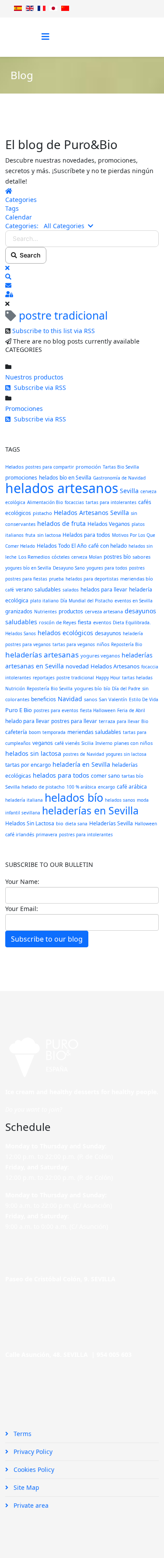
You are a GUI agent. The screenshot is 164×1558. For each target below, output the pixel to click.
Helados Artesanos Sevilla (91, 512)
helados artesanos (61, 488)
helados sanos (120, 800)
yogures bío (88, 688)
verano (24, 589)
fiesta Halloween (97, 710)
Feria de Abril (131, 710)
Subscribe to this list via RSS (53, 331)
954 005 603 (114, 1354)
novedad (77, 666)
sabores (141, 556)
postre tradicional (75, 678)
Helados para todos (86, 535)
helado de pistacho (43, 786)
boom (35, 732)
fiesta (84, 622)
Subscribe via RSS (38, 387)
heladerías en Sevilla (90, 810)
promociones (21, 477)
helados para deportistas (92, 579)
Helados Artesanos (115, 666)
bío (107, 688)
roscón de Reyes (57, 622)
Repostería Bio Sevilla (50, 688)
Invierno (103, 743)
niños (103, 644)
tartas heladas (137, 678)
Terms (21, 1433)
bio (59, 823)
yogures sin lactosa (126, 754)
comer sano (105, 775)
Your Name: (22, 881)
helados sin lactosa (33, 753)
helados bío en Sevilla (65, 477)
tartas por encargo (28, 765)
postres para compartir (49, 467)
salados (71, 590)
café (9, 590)
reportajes (44, 678)
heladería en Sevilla (81, 764)
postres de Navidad (83, 754)
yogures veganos (100, 655)
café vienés (67, 743)
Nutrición (15, 688)
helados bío (74, 797)
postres (137, 568)
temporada (54, 732)
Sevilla (129, 491)
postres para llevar (74, 721)
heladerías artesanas (42, 655)
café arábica (132, 786)
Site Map (25, 1487)
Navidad (70, 699)
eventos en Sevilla (134, 601)
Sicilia (87, 743)
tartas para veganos (73, 644)
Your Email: (21, 908)
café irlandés (19, 834)
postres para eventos (56, 710)
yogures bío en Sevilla (28, 568)
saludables (48, 589)
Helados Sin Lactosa (29, 823)
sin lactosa (49, 535)
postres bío (117, 556)
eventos (102, 622)
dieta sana (76, 824)
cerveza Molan (86, 557)
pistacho (42, 513)
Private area (30, 1505)
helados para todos (61, 775)
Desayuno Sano (69, 568)
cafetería (16, 732)
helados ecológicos (65, 633)
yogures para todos (107, 568)
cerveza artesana (104, 611)
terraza (107, 721)
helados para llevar (103, 589)
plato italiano (44, 601)
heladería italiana (24, 800)
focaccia (149, 667)
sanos (90, 699)
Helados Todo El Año (62, 545)
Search (29, 255)
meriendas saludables (94, 732)
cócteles (61, 556)
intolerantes (18, 678)
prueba (56, 579)
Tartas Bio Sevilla (121, 467)
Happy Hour (108, 678)
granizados (18, 611)
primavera (46, 834)
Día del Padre (126, 688)
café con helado (107, 545)
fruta (30, 535)
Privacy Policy (32, 1451)
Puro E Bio (18, 710)
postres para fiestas (26, 579)
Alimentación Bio (45, 502)
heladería (133, 633)
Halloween (146, 824)
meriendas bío (136, 578)
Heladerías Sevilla (111, 823)
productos (71, 611)
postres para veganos (28, 644)
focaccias (74, 502)
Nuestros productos (34, 377)
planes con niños (133, 743)
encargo (106, 787)
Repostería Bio (126, 644)
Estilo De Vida (143, 699)
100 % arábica (81, 787)
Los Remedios (34, 556)
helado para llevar (27, 721)
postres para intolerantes (86, 834)
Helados (14, 466)
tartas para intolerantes (111, 502)
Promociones (24, 408)
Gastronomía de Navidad (119, 478)
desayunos (108, 633)
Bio (144, 721)
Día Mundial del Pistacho (86, 601)
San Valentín (113, 699)
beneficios (43, 699)
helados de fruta (61, 523)
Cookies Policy (33, 1469)
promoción (88, 466)
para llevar (128, 721)
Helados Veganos (108, 524)
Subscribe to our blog (47, 939)
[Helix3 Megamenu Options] (45, 36)
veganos (42, 743)
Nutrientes (45, 612)
